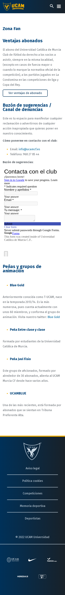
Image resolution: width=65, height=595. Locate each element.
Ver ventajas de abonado (25, 93)
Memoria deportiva (32, 506)
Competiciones (32, 493)
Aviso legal (33, 468)
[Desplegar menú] (59, 6)
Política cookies (32, 481)
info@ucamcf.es (29, 149)
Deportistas (32, 518)
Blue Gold (53, 317)
